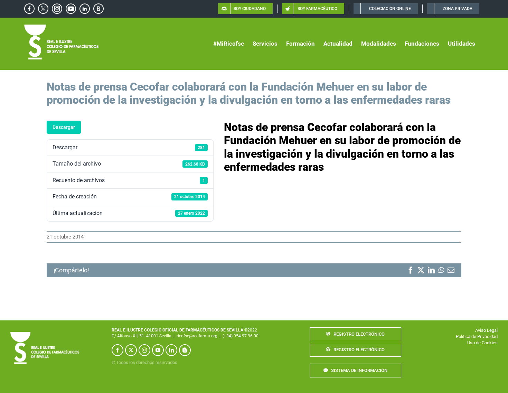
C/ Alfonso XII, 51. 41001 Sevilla (141, 336)
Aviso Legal (486, 330)
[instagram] (144, 350)
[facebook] (117, 350)
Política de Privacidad (477, 336)
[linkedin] (171, 350)
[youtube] (158, 350)
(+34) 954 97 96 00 (240, 336)
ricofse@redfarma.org (197, 336)
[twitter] (131, 350)
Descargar (64, 127)
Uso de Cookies (482, 342)
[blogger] (185, 350)
